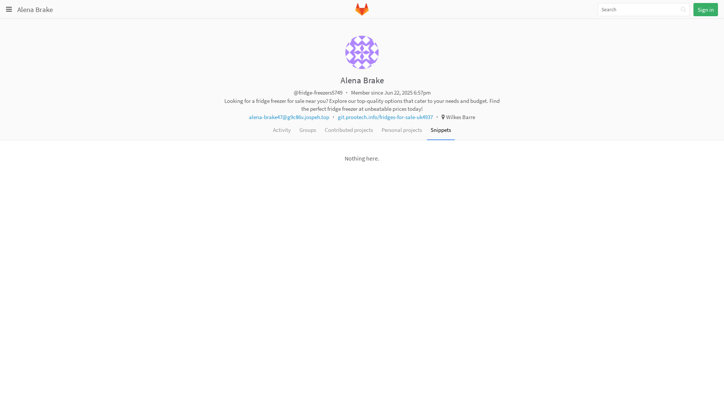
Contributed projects (349, 129)
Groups (307, 129)
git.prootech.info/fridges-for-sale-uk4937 (385, 117)
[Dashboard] (362, 14)
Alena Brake (35, 9)
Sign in (706, 9)
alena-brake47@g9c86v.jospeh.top (289, 117)
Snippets (441, 129)
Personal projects (402, 129)
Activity (282, 129)
